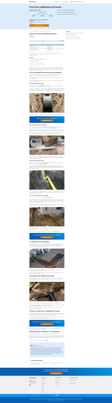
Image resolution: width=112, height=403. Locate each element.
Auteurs (56, 380)
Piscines (42, 380)
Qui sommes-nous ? (57, 379)
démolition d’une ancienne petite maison (43, 335)
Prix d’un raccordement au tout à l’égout (57, 363)
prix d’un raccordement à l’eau (34, 85)
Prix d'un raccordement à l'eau (35, 364)
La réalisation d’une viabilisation (34, 60)
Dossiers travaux (64, 1)
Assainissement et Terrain (35, 31)
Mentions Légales (72, 380)
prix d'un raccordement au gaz (36, 162)
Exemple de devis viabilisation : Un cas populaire (37, 64)
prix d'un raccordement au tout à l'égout (36, 197)
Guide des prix (57, 1)
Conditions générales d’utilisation (74, 379)
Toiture (42, 389)
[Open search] (82, 1)
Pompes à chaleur (43, 383)
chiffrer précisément (58, 54)
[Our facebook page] (29, 385)
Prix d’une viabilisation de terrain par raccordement (38, 59)
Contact (56, 383)
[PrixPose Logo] (32, 378)
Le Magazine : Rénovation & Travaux (75, 1)
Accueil (30, 31)
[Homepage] (41, 2)
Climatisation (43, 386)
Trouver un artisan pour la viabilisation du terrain (37, 63)
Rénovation (42, 390)
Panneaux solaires (43, 379)
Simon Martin (35, 345)
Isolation (42, 387)
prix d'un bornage (49, 307)
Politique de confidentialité (73, 383)
